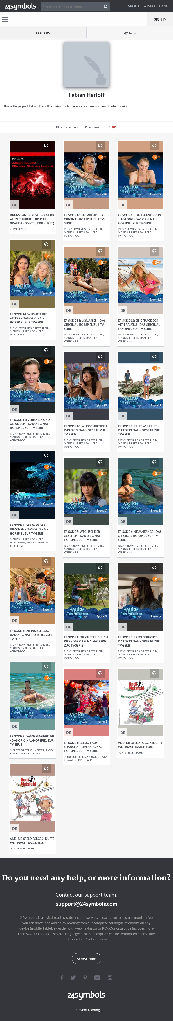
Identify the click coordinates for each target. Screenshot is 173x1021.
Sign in (160, 19)
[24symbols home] (20, 6)
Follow (43, 33)
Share (131, 33)
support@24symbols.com (86, 903)
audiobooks (66, 127)
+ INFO (149, 6)
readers (92, 127)
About (133, 6)
